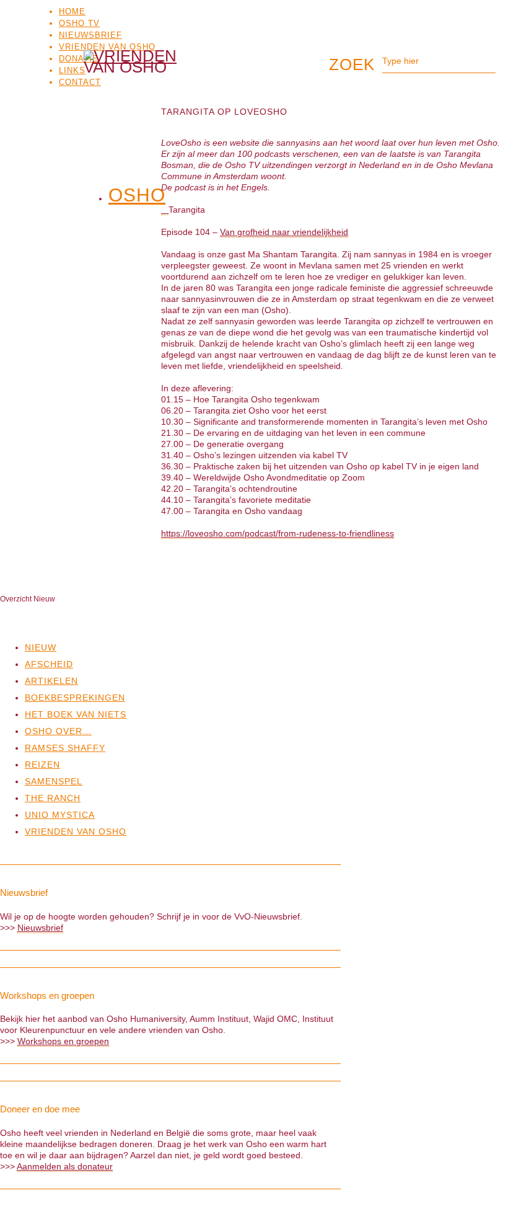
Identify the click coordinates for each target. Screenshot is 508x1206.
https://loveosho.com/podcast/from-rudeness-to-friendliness (277, 533)
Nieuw (40, 647)
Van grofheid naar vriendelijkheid (284, 232)
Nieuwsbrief (90, 35)
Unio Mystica (60, 815)
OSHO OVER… (58, 731)
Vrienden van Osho (107, 46)
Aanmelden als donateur (65, 1166)
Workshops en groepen (63, 1041)
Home (72, 11)
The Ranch (53, 798)
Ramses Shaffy (65, 748)
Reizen (42, 764)
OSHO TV (79, 23)
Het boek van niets (75, 714)
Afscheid (49, 664)
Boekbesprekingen (75, 698)
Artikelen (51, 681)
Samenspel (53, 781)
